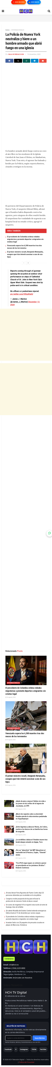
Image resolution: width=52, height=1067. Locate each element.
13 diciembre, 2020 (33, 54)
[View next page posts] (28, 263)
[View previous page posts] (24, 263)
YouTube (43, 1049)
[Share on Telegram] (34, 61)
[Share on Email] (43, 61)
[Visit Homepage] (26, 11)
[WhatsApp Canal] (49, 533)
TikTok (34, 1049)
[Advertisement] (26, 18)
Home (7, 30)
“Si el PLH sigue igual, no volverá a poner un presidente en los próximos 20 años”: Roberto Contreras (31, 865)
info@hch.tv (14, 965)
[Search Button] (49, 11)
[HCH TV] (26, 947)
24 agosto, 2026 (11, 697)
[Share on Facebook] (9, 61)
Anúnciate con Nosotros (22, 977)
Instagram (24, 1049)
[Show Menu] (3, 11)
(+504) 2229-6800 (18, 968)
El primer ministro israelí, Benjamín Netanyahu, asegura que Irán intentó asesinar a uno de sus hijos (25, 254)
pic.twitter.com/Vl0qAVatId (21, 294)
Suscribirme (40, 1038)
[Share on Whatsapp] (26, 61)
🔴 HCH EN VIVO (18, 2)
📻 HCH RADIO (34, 2)
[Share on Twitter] (18, 61)
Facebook (8, 1049)
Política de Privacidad (26, 1062)
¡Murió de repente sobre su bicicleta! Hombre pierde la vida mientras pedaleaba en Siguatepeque (31, 816)
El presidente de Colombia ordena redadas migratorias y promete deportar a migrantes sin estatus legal (25, 239)
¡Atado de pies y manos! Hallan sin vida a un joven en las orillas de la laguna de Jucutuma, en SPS (31, 803)
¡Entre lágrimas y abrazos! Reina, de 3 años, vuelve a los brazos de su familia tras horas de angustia (32, 829)
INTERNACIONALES (17, 30)
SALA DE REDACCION (16, 54)
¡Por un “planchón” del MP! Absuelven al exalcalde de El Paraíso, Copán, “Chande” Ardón (31, 852)
